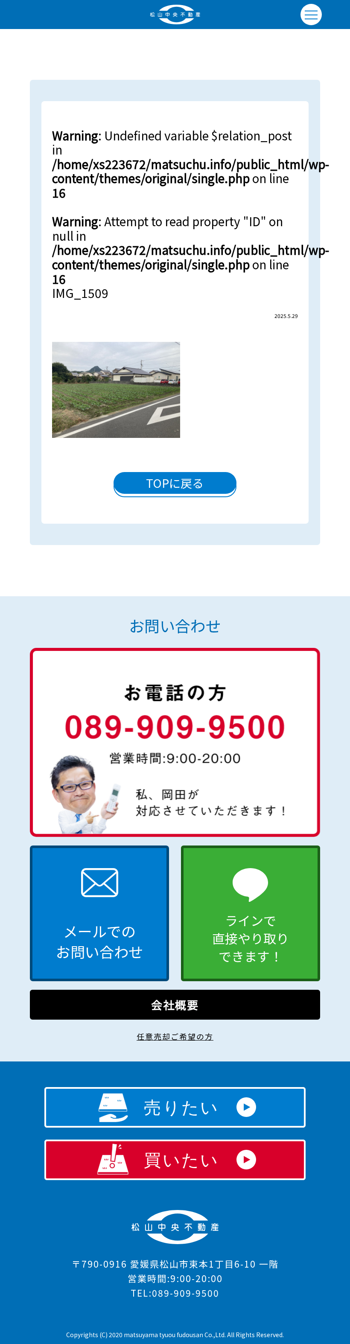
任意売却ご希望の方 (175, 1036)
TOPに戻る (175, 483)
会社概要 (175, 1004)
